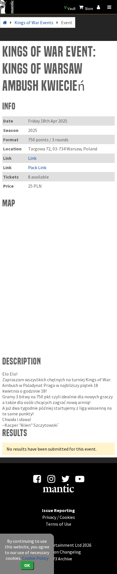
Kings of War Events (33, 22)
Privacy (49, 517)
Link (32, 158)
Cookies (67, 517)
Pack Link (37, 167)
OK (27, 565)
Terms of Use (58, 524)
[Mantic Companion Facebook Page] (37, 480)
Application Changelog (58, 552)
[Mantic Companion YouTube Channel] (80, 480)
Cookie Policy (35, 558)
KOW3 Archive (58, 558)
